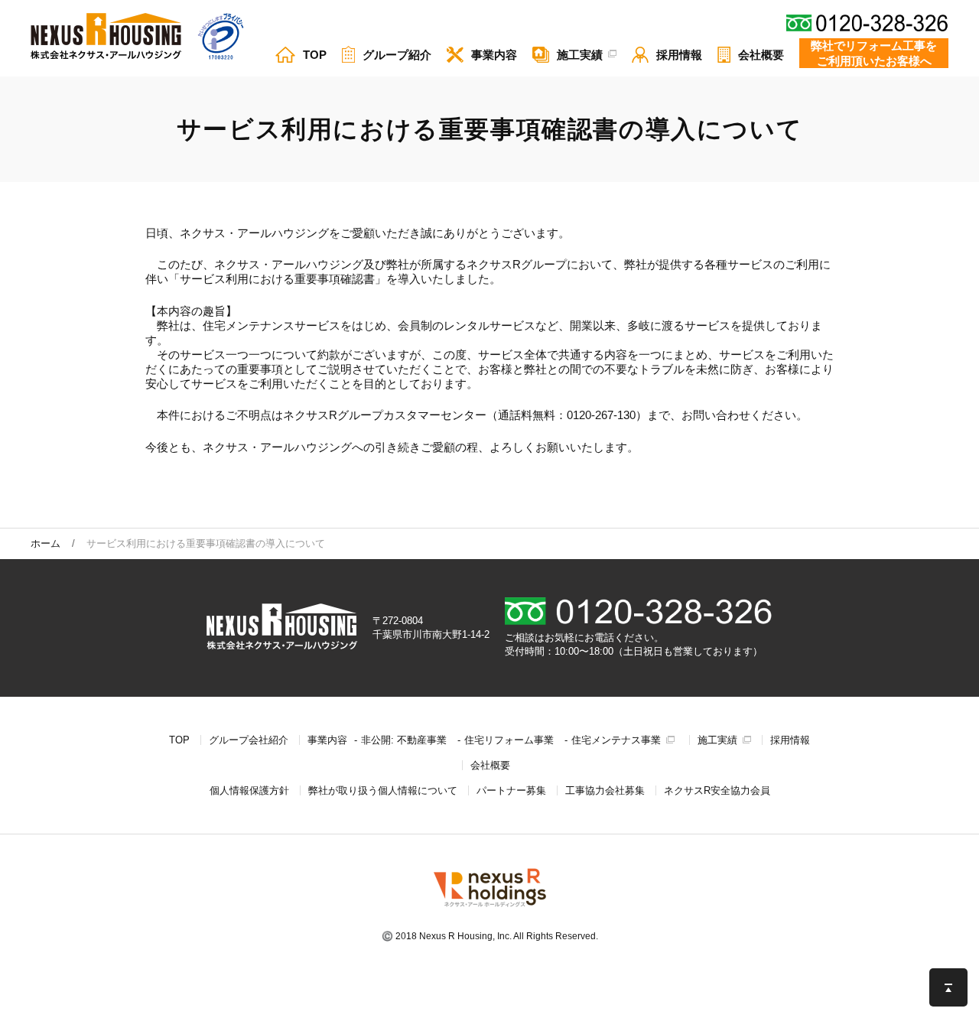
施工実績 (717, 740)
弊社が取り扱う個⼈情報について (382, 790)
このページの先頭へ (948, 987)
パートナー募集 (511, 790)
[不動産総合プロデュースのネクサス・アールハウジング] (106, 37)
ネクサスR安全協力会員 (717, 790)
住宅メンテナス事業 (616, 740)
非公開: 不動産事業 (404, 740)
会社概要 (490, 765)
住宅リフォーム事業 (509, 740)
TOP (179, 740)
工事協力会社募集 (605, 790)
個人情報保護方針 (249, 790)
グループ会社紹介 (248, 740)
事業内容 (327, 740)
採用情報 (790, 740)
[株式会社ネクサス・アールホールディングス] (490, 906)
